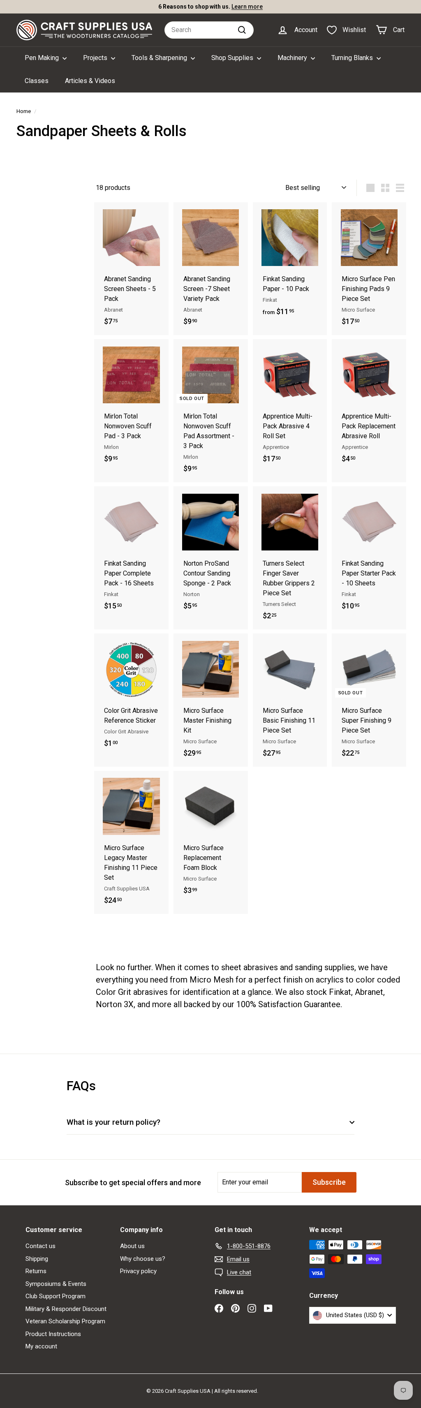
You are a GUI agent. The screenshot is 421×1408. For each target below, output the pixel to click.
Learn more (247, 6)
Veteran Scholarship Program (65, 1321)
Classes (37, 81)
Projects (96, 58)
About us (132, 1246)
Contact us (40, 1246)
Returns (35, 1271)
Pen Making (42, 58)
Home (23, 111)
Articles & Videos (90, 81)
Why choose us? (142, 1258)
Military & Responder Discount (65, 1309)
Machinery (293, 58)
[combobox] (209, 30)
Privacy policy (138, 1271)
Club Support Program (55, 1296)
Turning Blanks (353, 58)
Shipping (36, 1258)
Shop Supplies (233, 58)
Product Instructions (53, 1334)
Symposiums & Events (55, 1284)
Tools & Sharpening (160, 58)
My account (41, 1346)
